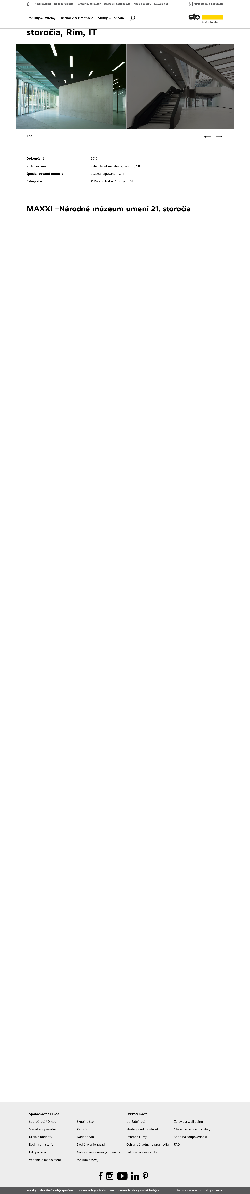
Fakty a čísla (37, 1152)
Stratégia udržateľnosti (142, 1129)
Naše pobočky (142, 4)
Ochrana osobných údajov (92, 1190)
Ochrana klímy (136, 1137)
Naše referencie (63, 4)
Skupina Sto (85, 1122)
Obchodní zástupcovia (117, 4)
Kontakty (31, 1190)
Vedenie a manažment (45, 1160)
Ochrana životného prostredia (147, 1145)
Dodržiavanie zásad (91, 1145)
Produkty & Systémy (41, 18)
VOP (112, 1190)
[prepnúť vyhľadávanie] (132, 18)
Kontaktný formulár (89, 4)
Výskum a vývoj (87, 1160)
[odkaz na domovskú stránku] (205, 18)
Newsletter (161, 4)
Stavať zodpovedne (43, 1129)
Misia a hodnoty (40, 1137)
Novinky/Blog (43, 4)
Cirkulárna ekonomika (141, 1152)
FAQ (177, 1145)
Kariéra (82, 1129)
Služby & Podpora (111, 18)
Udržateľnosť (136, 1114)
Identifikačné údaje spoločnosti (57, 1190)
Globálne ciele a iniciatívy (192, 1129)
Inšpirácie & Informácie (76, 18)
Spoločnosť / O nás (44, 1114)
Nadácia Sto (85, 1137)
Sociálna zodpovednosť (190, 1137)
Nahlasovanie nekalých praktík (98, 1152)
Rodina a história (41, 1145)
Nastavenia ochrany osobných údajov (138, 1190)
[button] (207, 137)
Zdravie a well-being (188, 1122)
